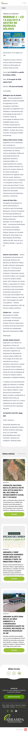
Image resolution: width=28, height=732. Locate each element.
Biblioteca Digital (20, 707)
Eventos (23, 705)
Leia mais (14, 514)
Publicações (6, 707)
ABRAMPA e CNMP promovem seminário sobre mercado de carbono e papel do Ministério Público (13, 557)
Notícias (12, 705)
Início (3, 705)
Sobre (7, 705)
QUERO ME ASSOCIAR (14, 697)
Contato (12, 707)
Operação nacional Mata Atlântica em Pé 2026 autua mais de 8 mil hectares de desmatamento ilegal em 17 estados (13, 491)
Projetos (18, 705)
